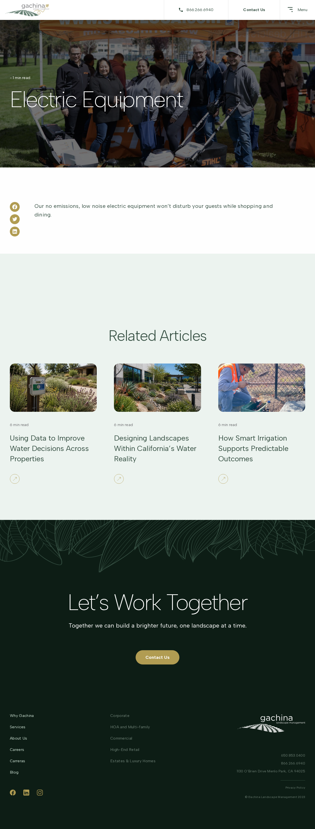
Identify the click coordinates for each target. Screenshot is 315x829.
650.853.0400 (293, 755)
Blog (14, 772)
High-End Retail (125, 749)
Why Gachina (22, 716)
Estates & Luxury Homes (133, 761)
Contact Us (254, 9)
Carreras (17, 761)
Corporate (119, 715)
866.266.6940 (200, 9)
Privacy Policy (295, 787)
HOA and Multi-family (130, 727)
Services (18, 727)
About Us (18, 738)
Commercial (121, 738)
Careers (17, 750)
